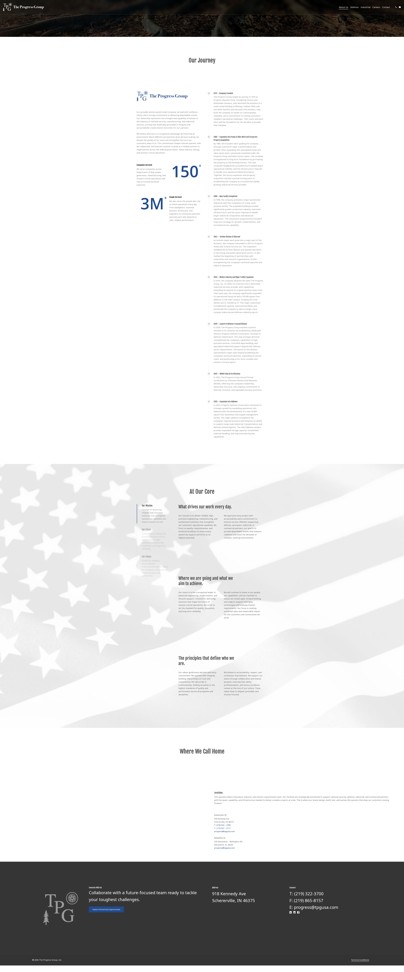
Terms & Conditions (360, 960)
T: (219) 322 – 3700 (222, 825)
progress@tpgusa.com (224, 831)
